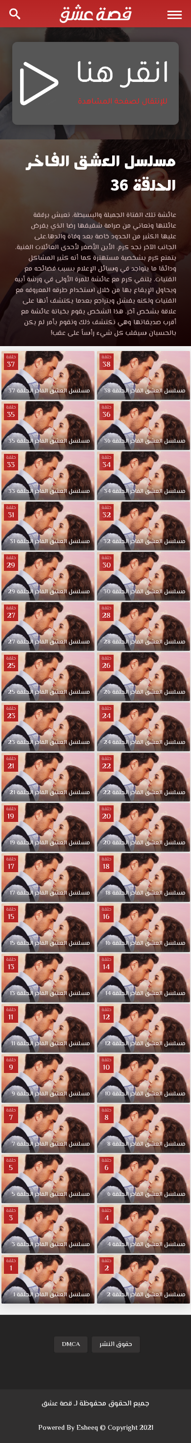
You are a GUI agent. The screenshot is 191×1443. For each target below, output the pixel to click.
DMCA (71, 1344)
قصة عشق (57, 1404)
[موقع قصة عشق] (95, 14)
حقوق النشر (115, 1344)
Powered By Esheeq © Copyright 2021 (95, 1428)
